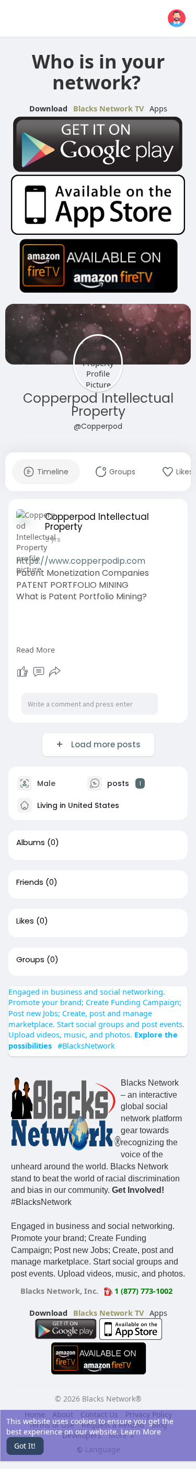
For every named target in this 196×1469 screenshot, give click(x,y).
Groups (30, 959)
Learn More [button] (141, 1432)
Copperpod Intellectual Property (98, 404)
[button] (177, 18)
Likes (25, 921)
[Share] (55, 672)
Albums (30, 842)
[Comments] (38, 672)
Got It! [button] (25, 1446)
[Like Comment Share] (39, 672)
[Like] (22, 672)
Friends (29, 882)
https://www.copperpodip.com (80, 561)
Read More (35, 649)
